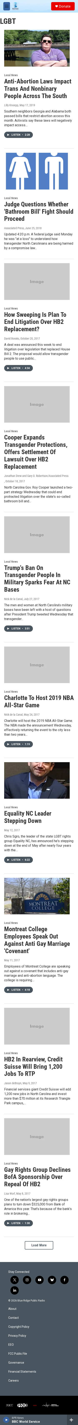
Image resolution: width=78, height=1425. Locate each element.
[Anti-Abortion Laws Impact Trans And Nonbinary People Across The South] (37, 48)
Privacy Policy (17, 1335)
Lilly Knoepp (11, 105)
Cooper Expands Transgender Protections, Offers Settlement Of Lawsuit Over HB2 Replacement (35, 452)
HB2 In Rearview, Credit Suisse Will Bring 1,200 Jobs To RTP (33, 1067)
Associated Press (14, 228)
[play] (6, 1420)
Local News (11, 75)
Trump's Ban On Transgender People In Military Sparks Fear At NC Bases (37, 578)
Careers (13, 1380)
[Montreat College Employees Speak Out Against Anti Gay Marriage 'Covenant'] (37, 896)
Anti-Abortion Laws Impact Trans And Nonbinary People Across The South (37, 89)
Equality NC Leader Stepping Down (27, 817)
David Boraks (11, 338)
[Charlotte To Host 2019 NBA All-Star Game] (37, 665)
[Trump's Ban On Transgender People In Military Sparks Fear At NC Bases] (37, 534)
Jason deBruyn (12, 1083)
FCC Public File (17, 1353)
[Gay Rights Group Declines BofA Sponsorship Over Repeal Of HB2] (37, 1136)
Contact (13, 1317)
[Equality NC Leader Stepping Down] (37, 780)
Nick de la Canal (13, 599)
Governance (16, 1362)
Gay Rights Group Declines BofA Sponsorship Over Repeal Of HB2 (37, 1177)
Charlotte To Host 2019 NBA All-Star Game (39, 701)
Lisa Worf (9, 1193)
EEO (11, 1344)
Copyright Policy (18, 1326)
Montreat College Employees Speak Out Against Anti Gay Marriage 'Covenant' (37, 939)
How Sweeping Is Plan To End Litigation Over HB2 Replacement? (35, 322)
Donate (65, 6)
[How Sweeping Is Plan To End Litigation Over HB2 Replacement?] (37, 281)
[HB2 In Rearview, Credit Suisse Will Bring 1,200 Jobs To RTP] (37, 1026)
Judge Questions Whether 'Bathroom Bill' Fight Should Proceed (38, 211)
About (12, 1308)
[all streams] (72, 1420)
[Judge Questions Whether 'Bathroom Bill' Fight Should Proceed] (37, 171)
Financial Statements (22, 1371)
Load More (39, 1245)
